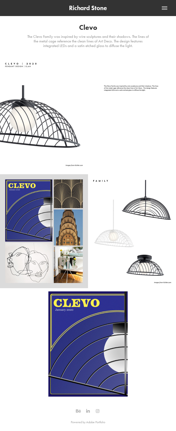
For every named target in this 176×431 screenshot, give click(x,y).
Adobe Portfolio (95, 422)
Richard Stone (88, 8)
